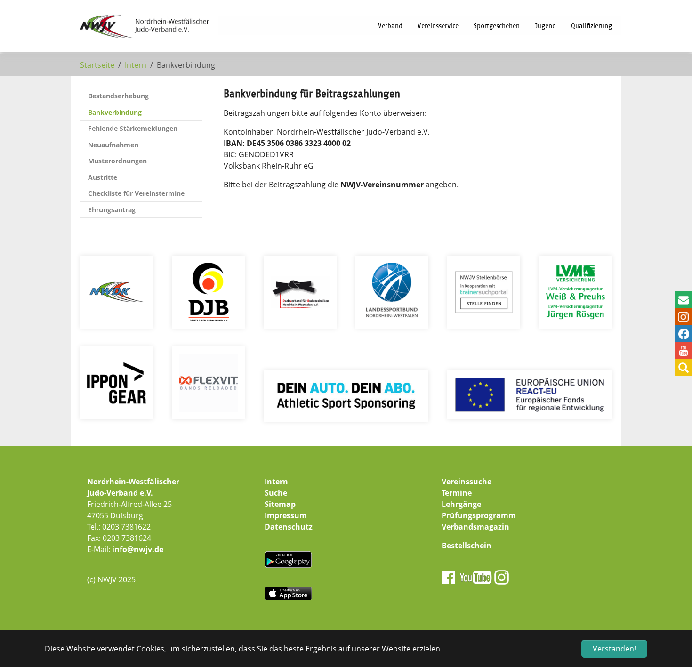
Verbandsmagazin (475, 527)
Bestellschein (466, 545)
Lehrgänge (461, 504)
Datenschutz (289, 527)
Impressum (286, 515)
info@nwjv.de (137, 549)
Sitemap (280, 504)
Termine (457, 493)
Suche (276, 493)
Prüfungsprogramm (479, 515)
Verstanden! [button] (614, 648)
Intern (276, 481)
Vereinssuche (466, 481)
